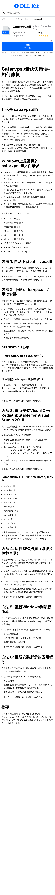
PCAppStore (26, 52)
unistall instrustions (41, 52)
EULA (28, 55)
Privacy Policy (38, 55)
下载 (27, 46)
